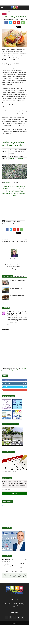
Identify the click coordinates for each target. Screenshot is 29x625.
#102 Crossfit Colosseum (8, 241)
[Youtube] (22, 617)
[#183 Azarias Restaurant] (5, 297)
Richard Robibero (7, 19)
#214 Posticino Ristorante (17, 280)
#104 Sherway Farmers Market (21, 242)
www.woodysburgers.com (16, 158)
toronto (18, 223)
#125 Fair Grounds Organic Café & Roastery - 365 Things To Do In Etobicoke (17, 313)
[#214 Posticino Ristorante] (5, 282)
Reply (8, 324)
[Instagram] (10, 617)
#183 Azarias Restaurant (17, 295)
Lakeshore (7, 223)
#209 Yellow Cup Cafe (16, 288)
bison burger (8, 221)
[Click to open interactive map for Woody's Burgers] (14, 171)
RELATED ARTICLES (7, 276)
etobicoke (19, 221)
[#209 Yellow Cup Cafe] (5, 290)
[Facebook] (13, 269)
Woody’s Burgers (7, 182)
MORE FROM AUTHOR (19, 276)
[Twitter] (16, 269)
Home (3, 11)
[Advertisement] (14, 3)
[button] (27, 8)
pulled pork (13, 223)
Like (25, 380)
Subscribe (24, 390)
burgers (14, 221)
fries (23, 221)
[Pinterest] (14, 617)
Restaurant (8, 11)
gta (2, 223)
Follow (24, 383)
